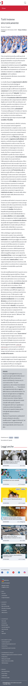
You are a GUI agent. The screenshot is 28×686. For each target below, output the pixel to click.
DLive (4, 8)
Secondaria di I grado (6, 440)
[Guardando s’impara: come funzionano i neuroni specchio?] (14, 552)
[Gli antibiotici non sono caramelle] (14, 477)
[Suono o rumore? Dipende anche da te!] (14, 495)
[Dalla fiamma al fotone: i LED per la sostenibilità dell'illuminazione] (14, 458)
